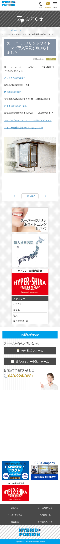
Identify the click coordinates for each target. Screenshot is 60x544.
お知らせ (17, 303)
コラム (16, 309)
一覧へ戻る (30, 196)
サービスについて (45, 507)
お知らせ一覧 (15, 30)
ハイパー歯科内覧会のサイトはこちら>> (23, 127)
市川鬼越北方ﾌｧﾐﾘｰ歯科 (15, 106)
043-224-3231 (21, 376)
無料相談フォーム (32, 350)
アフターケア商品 (15, 514)
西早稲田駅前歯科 (12, 91)
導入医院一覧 (45, 514)
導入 (15, 315)
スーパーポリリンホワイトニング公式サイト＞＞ (28, 120)
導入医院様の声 (20, 321)
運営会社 (15, 521)
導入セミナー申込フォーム (32, 361)
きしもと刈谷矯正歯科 (15, 77)
